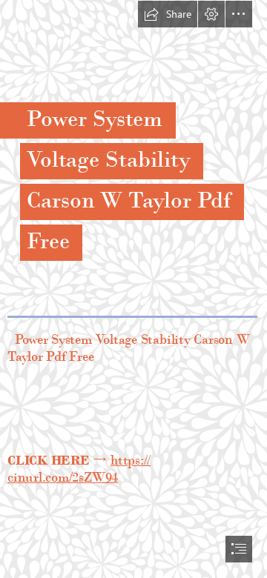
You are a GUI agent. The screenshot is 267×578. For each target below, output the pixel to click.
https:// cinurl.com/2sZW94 (79, 468)
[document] (133, 289)
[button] (167, 14)
